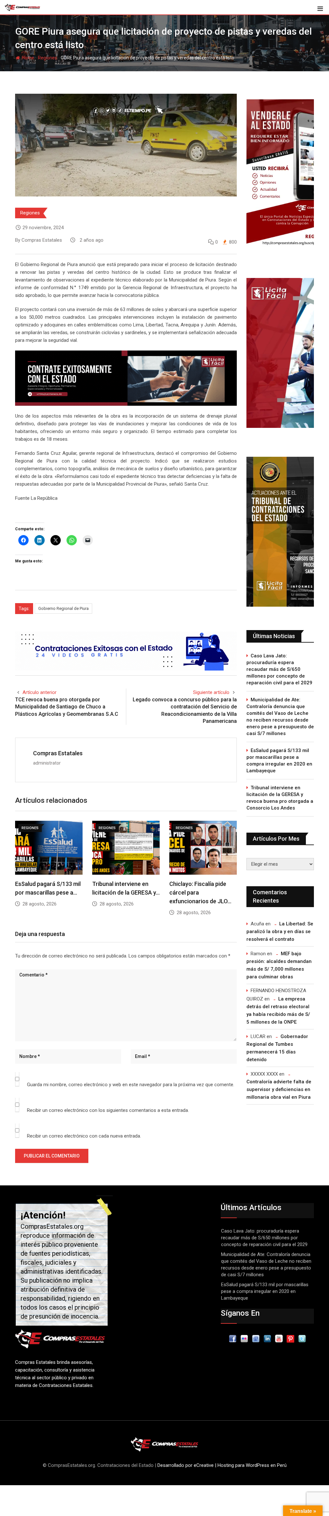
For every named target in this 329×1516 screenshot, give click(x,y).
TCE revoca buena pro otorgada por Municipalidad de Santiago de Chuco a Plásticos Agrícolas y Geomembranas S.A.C (66, 707)
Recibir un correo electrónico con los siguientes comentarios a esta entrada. (108, 1110)
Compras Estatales (58, 753)
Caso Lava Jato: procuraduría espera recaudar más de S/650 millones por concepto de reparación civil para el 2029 (279, 669)
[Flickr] (244, 1338)
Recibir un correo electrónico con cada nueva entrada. (84, 1136)
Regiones (47, 57)
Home (27, 57)
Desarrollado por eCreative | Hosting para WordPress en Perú (222, 1465)
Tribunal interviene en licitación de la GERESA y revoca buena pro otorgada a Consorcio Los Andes (279, 798)
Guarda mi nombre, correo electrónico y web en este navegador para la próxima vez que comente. (130, 1084)
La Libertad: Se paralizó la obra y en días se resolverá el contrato (279, 931)
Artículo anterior (39, 692)
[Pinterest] (290, 1338)
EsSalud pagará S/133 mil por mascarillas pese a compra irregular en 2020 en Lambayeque (279, 761)
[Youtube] (279, 1338)
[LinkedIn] (267, 1338)
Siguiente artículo (211, 692)
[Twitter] (302, 1338)
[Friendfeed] (256, 1338)
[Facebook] (232, 1338)
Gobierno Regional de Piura (63, 608)
